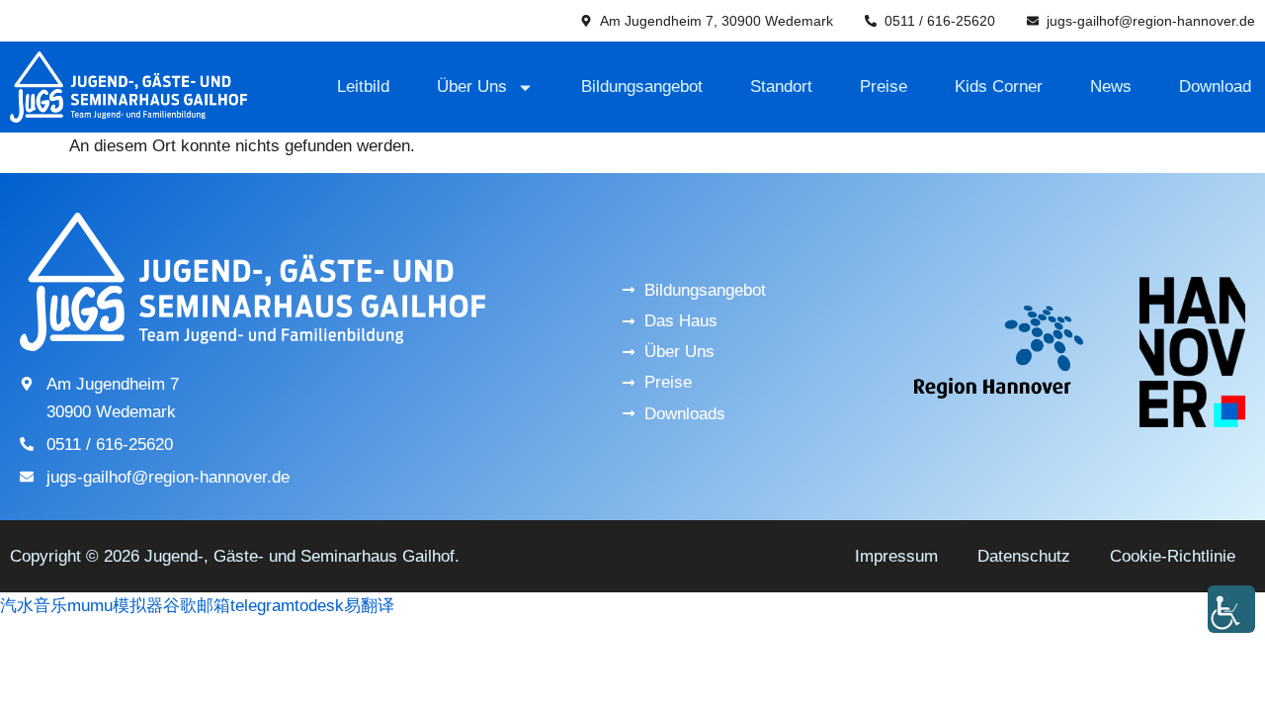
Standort (781, 86)
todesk (319, 605)
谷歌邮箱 (196, 605)
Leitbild (363, 86)
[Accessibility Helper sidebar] (1231, 609)
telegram (262, 605)
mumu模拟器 (115, 605)
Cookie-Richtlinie (1172, 556)
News (1111, 86)
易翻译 (369, 605)
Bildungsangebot (642, 86)
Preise (883, 86)
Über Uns (472, 86)
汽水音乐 (33, 605)
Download (1215, 86)
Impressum (896, 556)
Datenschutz (1023, 556)
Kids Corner (999, 86)
